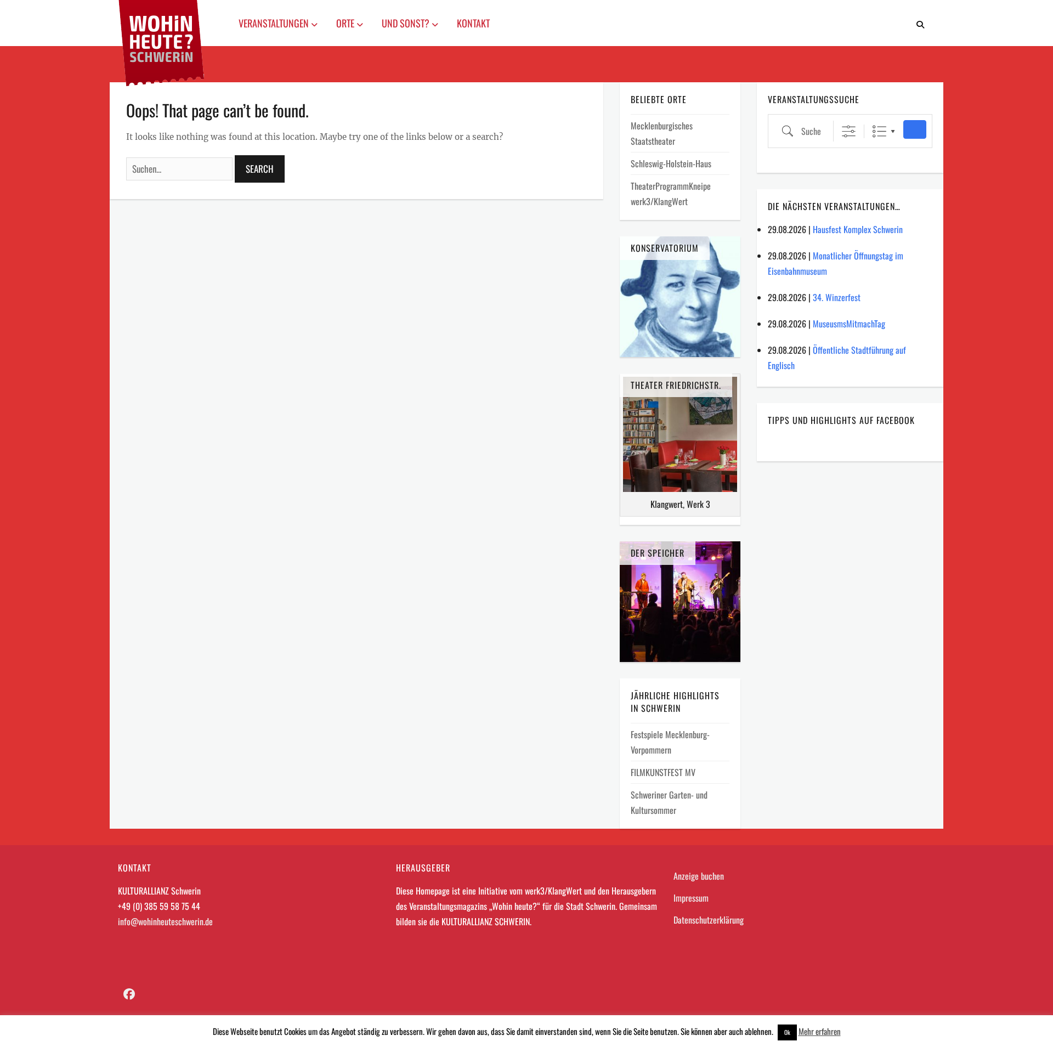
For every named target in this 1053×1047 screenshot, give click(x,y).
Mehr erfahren (820, 1031)
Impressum (691, 897)
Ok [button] (787, 1032)
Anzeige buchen (698, 875)
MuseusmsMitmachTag (849, 323)
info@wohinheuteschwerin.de (165, 921)
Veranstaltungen (275, 23)
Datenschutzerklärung (708, 919)
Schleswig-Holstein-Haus (671, 163)
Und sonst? (407, 23)
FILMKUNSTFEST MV (663, 772)
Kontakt (473, 23)
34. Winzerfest (836, 297)
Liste (879, 131)
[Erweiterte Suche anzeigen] (849, 131)
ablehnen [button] (758, 1031)
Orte (346, 23)
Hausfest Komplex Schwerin (858, 229)
